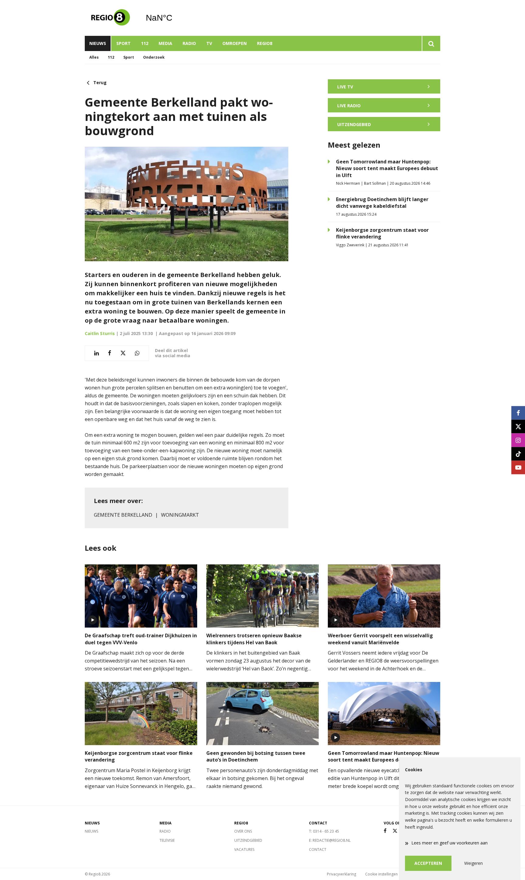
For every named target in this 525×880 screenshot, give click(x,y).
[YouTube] (518, 467)
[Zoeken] (431, 43)
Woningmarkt (180, 515)
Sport (123, 43)
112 (144, 43)
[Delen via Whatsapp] (137, 353)
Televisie (167, 840)
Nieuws (97, 43)
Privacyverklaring (341, 874)
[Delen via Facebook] (109, 353)
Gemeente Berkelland (123, 515)
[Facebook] (385, 831)
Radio (189, 43)
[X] (395, 831)
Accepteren (428, 863)
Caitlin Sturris (100, 333)
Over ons (243, 831)
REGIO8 (264, 43)
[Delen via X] (123, 353)
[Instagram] (518, 440)
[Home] (110, 18)
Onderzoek (154, 57)
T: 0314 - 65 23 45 (324, 831)
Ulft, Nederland (174, 18)
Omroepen (234, 43)
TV (209, 43)
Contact (317, 849)
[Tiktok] (518, 454)
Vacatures (244, 849)
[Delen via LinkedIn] (96, 353)
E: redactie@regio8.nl (330, 840)
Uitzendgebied (248, 840)
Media (165, 43)
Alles (94, 57)
